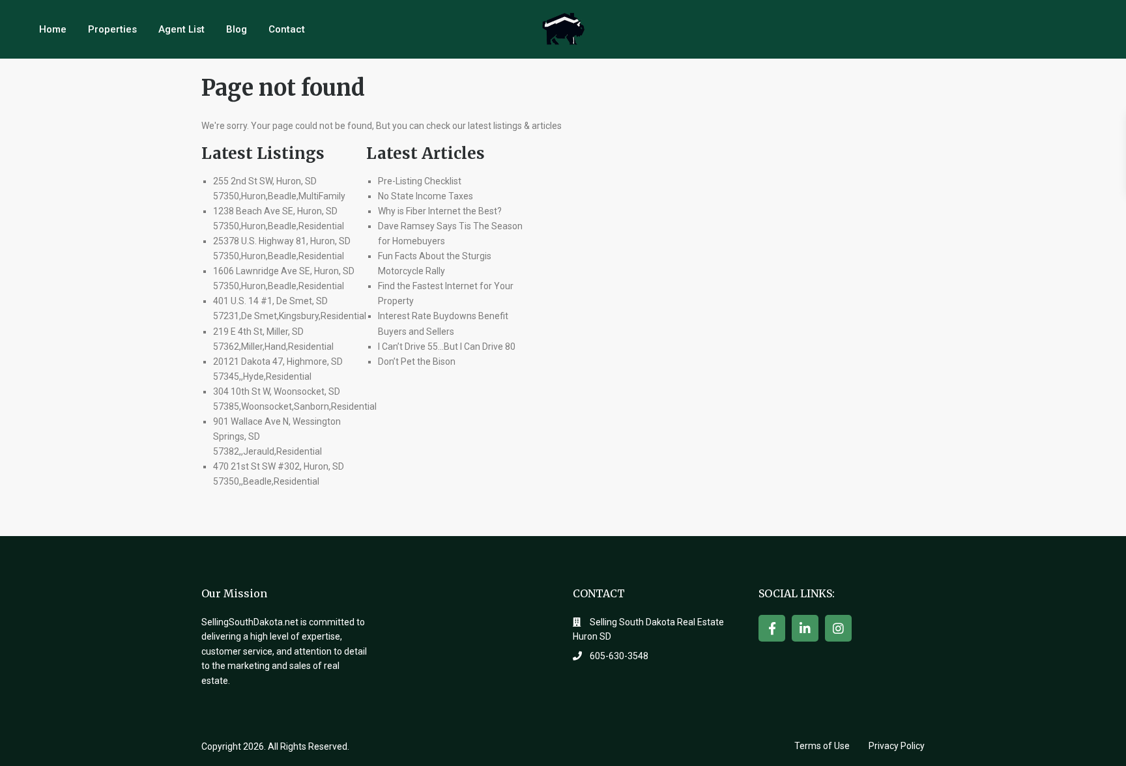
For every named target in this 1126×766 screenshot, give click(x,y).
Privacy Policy (897, 746)
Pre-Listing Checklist (419, 181)
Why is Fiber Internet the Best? (440, 211)
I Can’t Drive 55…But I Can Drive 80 (446, 346)
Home (52, 29)
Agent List (181, 29)
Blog (236, 29)
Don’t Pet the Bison (416, 361)
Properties (112, 29)
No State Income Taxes (425, 196)
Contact (286, 29)
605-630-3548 (619, 656)
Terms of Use (822, 746)
